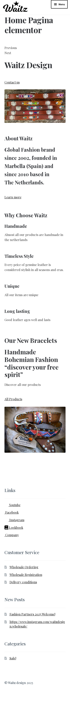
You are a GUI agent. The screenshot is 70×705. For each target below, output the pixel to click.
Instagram (16, 520)
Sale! (13, 658)
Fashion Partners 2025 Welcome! (32, 614)
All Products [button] (13, 399)
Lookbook (15, 527)
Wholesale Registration (26, 575)
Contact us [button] (12, 82)
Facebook (11, 512)
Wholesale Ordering (24, 567)
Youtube (14, 505)
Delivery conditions (23, 582)
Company (11, 535)
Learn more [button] (12, 197)
